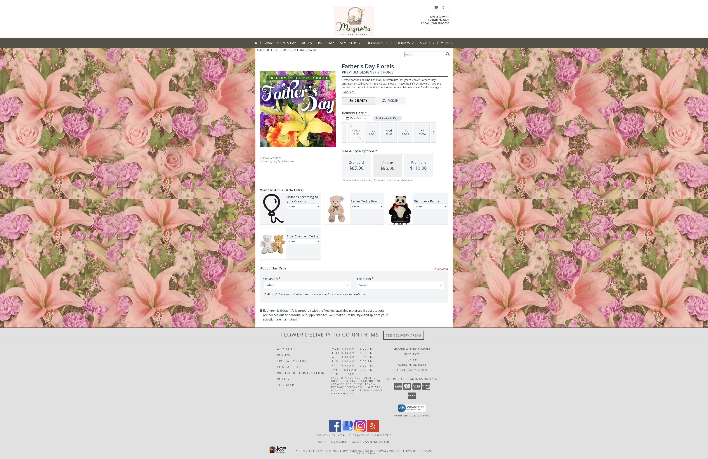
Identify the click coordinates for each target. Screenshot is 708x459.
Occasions (376, 43)
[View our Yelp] (373, 430)
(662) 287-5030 (440, 23)
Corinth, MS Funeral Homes (336, 435)
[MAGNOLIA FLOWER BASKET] (354, 21)
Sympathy (348, 43)
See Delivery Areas (403, 335)
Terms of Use (365, 453)
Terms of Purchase (418, 451)
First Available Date (387, 118)
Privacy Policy (388, 451)
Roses (307, 43)
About (425, 43)
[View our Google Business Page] (348, 430)
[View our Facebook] (335, 430)
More (445, 43)
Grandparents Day (280, 43)
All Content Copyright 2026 (317, 451)
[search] (448, 54)
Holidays (402, 43)
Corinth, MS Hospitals (375, 435)
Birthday (326, 43)
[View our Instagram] (360, 430)
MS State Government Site (371, 441)
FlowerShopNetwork (356, 451)
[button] (439, 7)
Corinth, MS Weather (333, 441)
